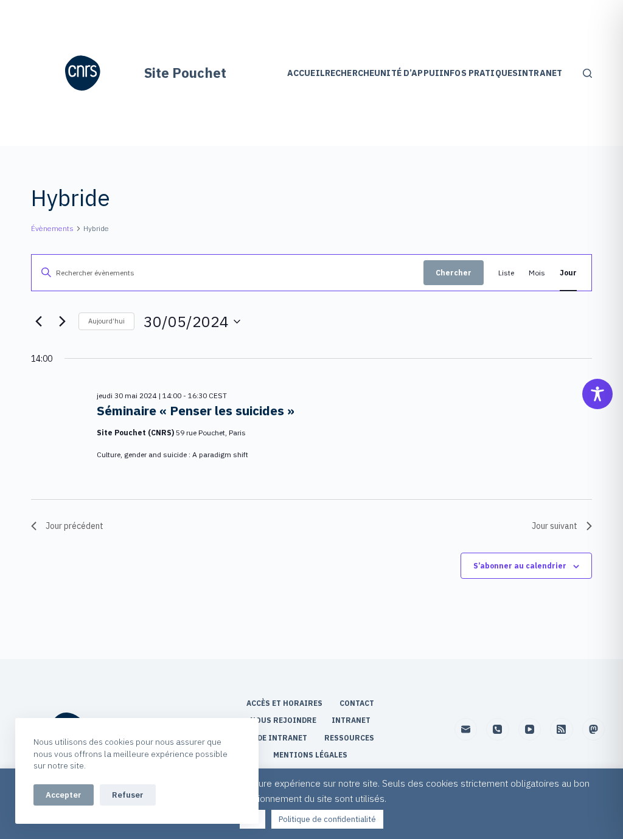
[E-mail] (466, 729)
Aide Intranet (279, 737)
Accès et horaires (285, 703)
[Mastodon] (593, 729)
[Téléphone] (497, 729)
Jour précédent (74, 525)
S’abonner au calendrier (519, 565)
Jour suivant (554, 525)
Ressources (349, 737)
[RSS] (561, 729)
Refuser (128, 795)
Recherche (349, 72)
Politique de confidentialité (327, 819)
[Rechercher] (587, 73)
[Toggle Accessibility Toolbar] (597, 394)
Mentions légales (311, 754)
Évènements (52, 228)
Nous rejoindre (283, 720)
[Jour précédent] (38, 321)
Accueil (306, 72)
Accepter (64, 795)
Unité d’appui (406, 72)
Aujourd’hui (106, 321)
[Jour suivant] (62, 321)
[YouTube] (529, 729)
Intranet (540, 72)
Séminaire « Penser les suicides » (195, 410)
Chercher (454, 272)
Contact (357, 703)
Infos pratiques (478, 72)
